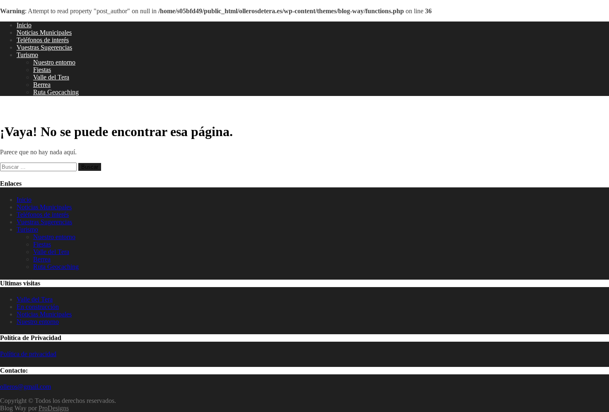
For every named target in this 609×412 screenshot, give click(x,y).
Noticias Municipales (44, 32)
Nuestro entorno (54, 62)
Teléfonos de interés (43, 39)
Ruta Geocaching (56, 92)
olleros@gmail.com (25, 386)
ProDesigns (54, 408)
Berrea (42, 84)
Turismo (27, 54)
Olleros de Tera (33, 109)
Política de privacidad (28, 353)
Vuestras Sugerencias (44, 47)
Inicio (24, 25)
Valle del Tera (51, 77)
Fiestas (42, 69)
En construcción (38, 306)
